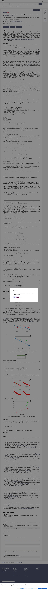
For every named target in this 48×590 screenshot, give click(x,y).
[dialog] (24, 295)
